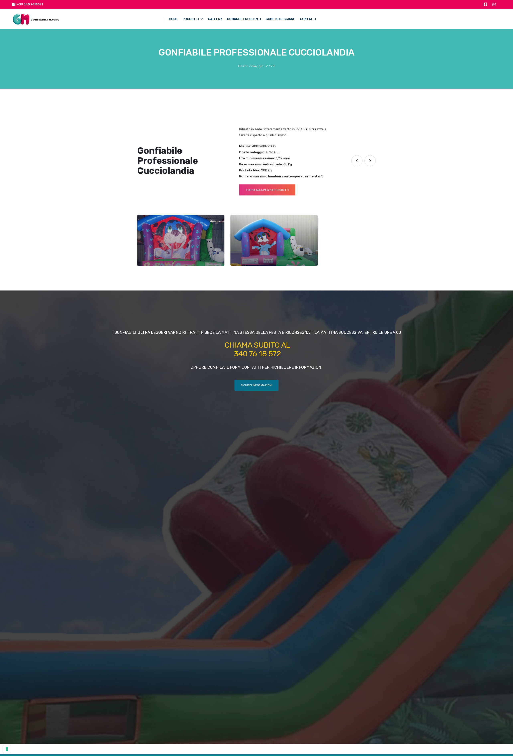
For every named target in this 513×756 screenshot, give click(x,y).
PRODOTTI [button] (191, 19)
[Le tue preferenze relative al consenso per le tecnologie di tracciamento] (7, 749)
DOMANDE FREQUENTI (244, 19)
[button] (357, 160)
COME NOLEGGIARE (280, 19)
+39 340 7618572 (29, 4)
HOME (173, 19)
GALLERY (215, 19)
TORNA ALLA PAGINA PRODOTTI (267, 189)
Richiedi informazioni (256, 385)
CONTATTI (308, 19)
